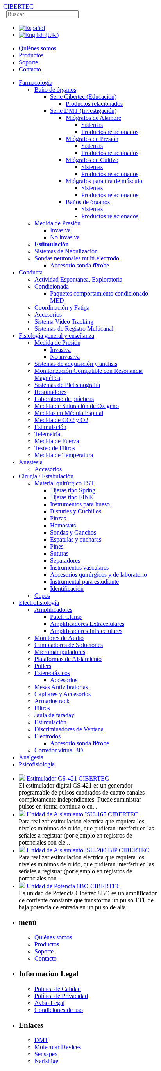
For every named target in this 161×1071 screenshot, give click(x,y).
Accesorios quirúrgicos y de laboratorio (98, 574)
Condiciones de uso (58, 1010)
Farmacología (35, 82)
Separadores (65, 560)
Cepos (42, 595)
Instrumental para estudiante (84, 581)
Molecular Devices (57, 1047)
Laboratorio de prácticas (64, 399)
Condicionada (51, 286)
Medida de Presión (57, 223)
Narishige (46, 1061)
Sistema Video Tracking (63, 321)
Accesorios (48, 314)
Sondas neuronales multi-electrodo (76, 258)
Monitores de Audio (59, 637)
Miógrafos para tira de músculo (104, 181)
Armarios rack (52, 701)
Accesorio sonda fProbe (79, 265)
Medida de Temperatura (63, 455)
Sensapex (46, 1054)
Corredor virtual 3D (58, 750)
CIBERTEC (18, 6)
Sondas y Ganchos (73, 532)
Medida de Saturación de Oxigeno (76, 406)
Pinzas (58, 518)
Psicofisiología (37, 764)
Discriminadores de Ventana (69, 729)
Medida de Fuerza (56, 441)
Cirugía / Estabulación (46, 476)
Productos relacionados (94, 103)
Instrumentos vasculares (79, 567)
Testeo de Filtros (54, 448)
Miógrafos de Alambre (93, 117)
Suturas (59, 553)
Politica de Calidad (57, 988)
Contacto (30, 69)
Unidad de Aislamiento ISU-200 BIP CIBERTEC (88, 850)
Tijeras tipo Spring (72, 490)
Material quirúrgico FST (64, 483)
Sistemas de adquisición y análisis (75, 363)
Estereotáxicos (52, 673)
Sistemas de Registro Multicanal (73, 328)
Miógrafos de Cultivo (92, 160)
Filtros (42, 708)
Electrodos (47, 736)
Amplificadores (53, 609)
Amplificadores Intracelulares (86, 630)
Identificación (67, 588)
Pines (56, 546)
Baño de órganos (55, 89)
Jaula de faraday (54, 715)
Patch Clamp (66, 616)
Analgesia (31, 757)
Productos (31, 55)
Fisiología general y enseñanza (56, 335)
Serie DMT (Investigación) (83, 110)
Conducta (31, 272)
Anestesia (31, 462)
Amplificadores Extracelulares (87, 623)
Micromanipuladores (59, 652)
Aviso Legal (49, 1003)
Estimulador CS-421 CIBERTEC (68, 778)
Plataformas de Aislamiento (68, 659)
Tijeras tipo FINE (71, 497)
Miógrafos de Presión (92, 138)
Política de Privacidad (61, 996)
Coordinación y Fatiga (61, 307)
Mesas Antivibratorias (61, 687)
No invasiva (65, 237)
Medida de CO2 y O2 (61, 420)
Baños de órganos (88, 202)
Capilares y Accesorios (62, 694)
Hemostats (63, 525)
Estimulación (51, 244)
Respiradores (50, 391)
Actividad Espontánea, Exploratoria (78, 279)
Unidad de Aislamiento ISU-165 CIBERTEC (82, 814)
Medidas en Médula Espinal (68, 413)
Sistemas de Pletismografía (67, 384)
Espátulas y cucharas (75, 539)
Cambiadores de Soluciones (68, 645)
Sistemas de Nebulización (66, 251)
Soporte (28, 62)
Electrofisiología (39, 602)
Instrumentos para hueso (80, 504)
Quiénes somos (37, 48)
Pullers (42, 666)
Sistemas (92, 124)
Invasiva (60, 230)
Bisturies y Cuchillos (75, 511)
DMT (41, 1040)
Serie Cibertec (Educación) (83, 96)
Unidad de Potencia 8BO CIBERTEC (74, 886)
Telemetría (47, 434)
